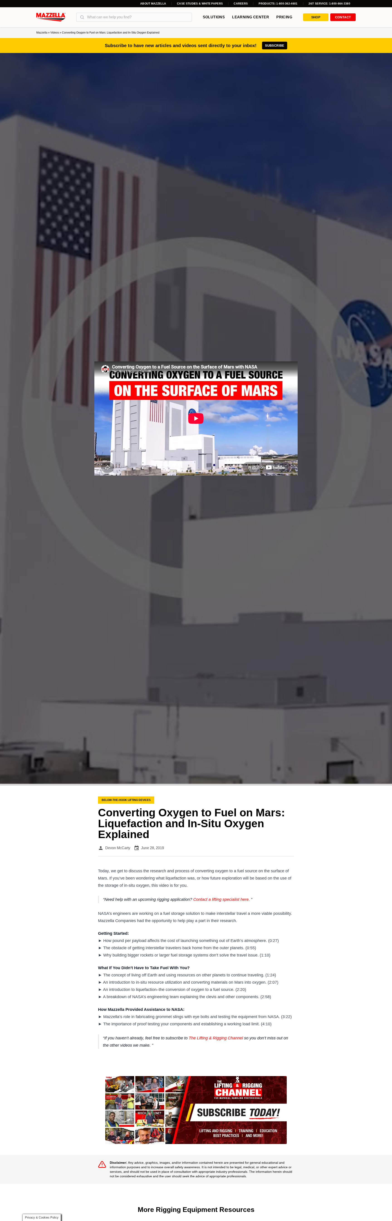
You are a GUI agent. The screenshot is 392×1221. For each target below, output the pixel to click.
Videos (54, 32)
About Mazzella (153, 3)
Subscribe (274, 45)
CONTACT (343, 17)
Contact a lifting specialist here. (221, 899)
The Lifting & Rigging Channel (216, 1038)
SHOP (315, 17)
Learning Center (250, 17)
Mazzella (41, 32)
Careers (241, 3)
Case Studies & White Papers (200, 3)
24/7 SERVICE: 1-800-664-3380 (329, 3)
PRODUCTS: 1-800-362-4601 (278, 3)
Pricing (284, 17)
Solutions (214, 17)
